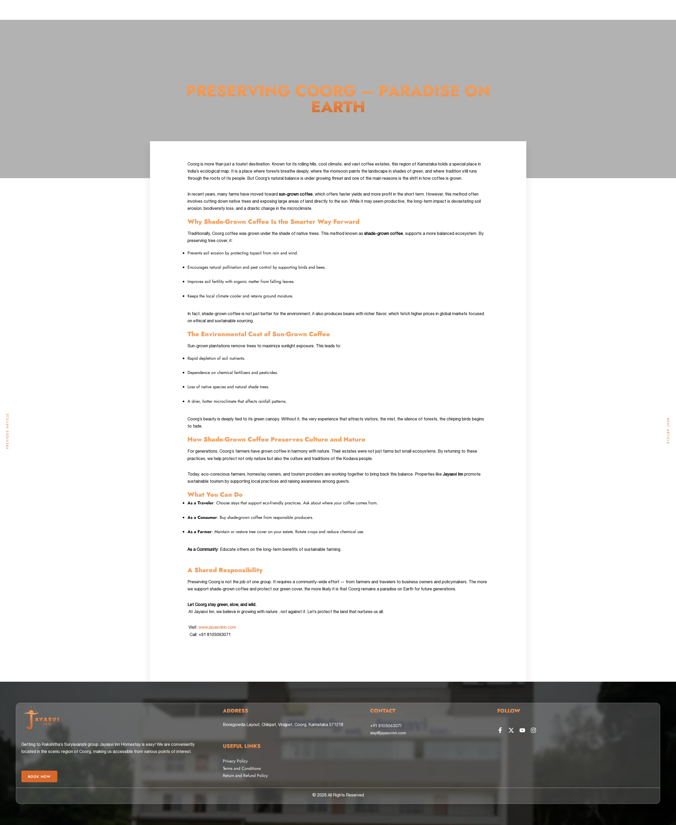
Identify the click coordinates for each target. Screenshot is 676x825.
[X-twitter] (511, 730)
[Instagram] (533, 730)
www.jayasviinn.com (217, 628)
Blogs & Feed (459, 17)
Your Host (226, 17)
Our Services (513, 17)
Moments (486, 17)
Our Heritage (429, 17)
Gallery (249, 17)
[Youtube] (522, 730)
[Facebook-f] (500, 730)
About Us (171, 17)
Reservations (198, 17)
